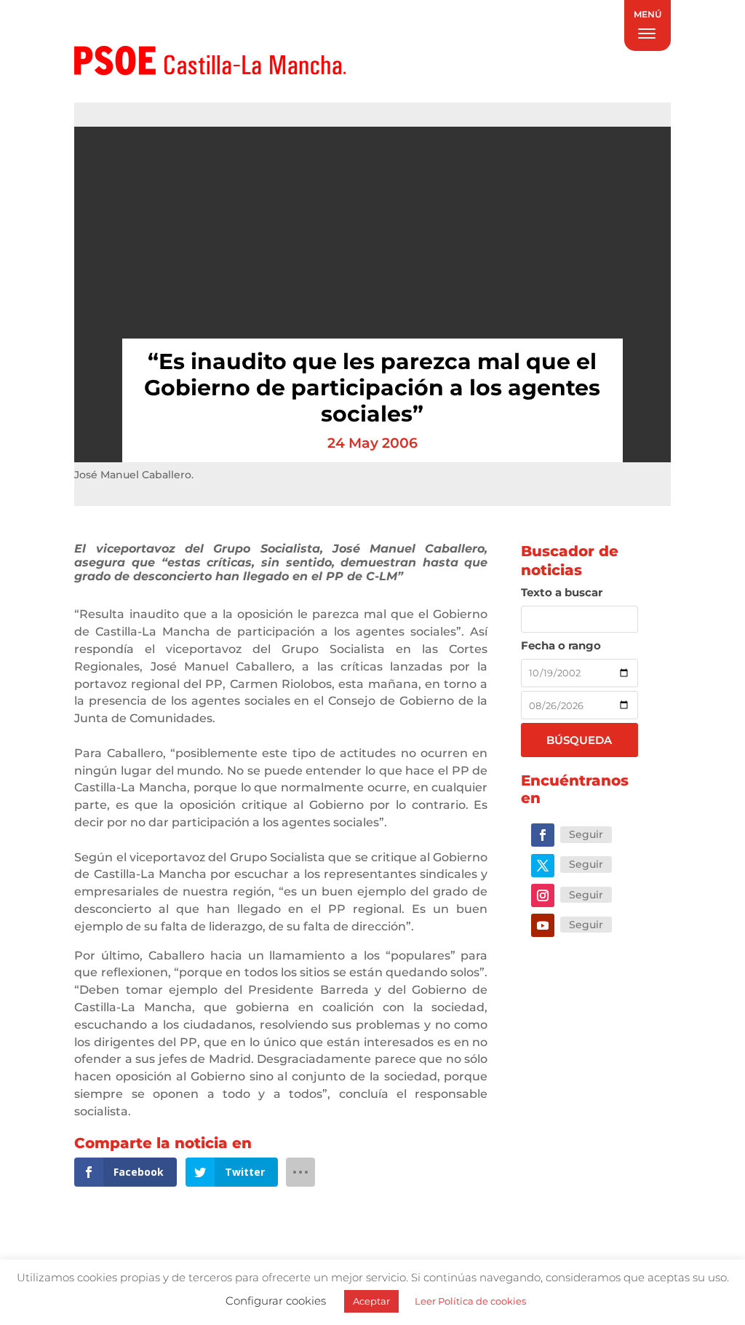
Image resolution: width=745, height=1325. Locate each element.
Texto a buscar (561, 592)
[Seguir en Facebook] (542, 835)
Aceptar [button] (371, 1301)
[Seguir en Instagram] (542, 895)
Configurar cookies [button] (276, 1301)
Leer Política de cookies (470, 1301)
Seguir (586, 834)
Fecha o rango (561, 645)
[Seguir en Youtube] (542, 925)
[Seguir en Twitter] (542, 865)
